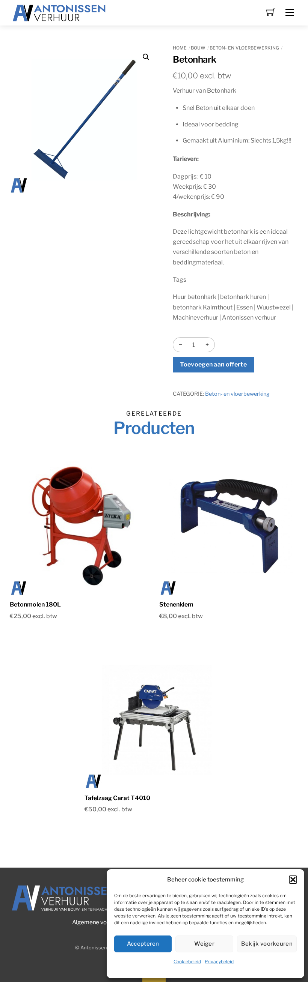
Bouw (198, 48)
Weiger (204, 943)
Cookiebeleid (187, 961)
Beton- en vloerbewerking (244, 48)
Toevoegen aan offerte (213, 364)
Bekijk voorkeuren (267, 943)
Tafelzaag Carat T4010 (117, 798)
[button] (293, 879)
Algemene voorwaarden (103, 922)
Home (180, 48)
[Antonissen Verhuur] (59, 12)
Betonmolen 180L (35, 604)
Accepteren (143, 943)
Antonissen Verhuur (103, 947)
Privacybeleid (219, 961)
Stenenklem (176, 604)
